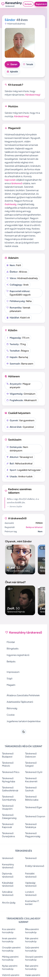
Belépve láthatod (34, 527)
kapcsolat (10, 179)
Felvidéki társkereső (31, 875)
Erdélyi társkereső (34, 865)
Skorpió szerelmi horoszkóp (34, 958)
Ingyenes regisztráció (18, 654)
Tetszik (28, 64)
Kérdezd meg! (32, 94)
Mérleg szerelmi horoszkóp (10, 958)
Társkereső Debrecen (31, 755)
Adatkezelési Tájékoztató (20, 701)
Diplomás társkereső (7, 875)
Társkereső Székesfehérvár (10, 789)
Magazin (11, 684)
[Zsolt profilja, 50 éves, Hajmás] (20, 600)
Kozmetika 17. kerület (32, 903)
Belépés (28, 4)
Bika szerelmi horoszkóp (32, 931)
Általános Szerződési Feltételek (23, 695)
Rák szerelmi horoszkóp (31, 940)
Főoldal (11, 642)
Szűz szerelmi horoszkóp (32, 949)
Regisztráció (41, 4)
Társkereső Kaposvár (8, 826)
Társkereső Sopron (35, 816)
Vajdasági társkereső (31, 884)
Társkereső (31, 858)
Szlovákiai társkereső (7, 893)
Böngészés (12, 648)
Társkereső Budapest (8, 755)
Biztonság (12, 708)
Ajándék (12, 71)
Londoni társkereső (31, 893)
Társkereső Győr (33, 772)
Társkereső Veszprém (8, 807)
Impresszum (13, 671)
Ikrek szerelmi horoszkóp (9, 940)
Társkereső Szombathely (9, 798)
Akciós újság (8, 902)
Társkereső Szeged (31, 764)
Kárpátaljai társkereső (7, 884)
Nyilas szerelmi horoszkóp (9, 967)
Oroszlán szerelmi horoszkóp (11, 949)
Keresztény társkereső (8, 866)
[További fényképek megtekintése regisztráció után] (20, 43)
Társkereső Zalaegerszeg (9, 816)
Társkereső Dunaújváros (8, 835)
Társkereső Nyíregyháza (8, 780)
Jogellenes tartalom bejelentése (24, 721)
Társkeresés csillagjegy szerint (24, 920)
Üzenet (12, 64)
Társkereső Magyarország (32, 835)
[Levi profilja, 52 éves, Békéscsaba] (20, 559)
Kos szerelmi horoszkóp (8, 931)
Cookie (11, 714)
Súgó (9, 678)
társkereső (16, 183)
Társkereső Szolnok (31, 789)
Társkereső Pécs (10, 772)
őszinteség (10, 204)
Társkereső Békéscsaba (31, 798)
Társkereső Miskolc (8, 764)
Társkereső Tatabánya (31, 826)
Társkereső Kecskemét (31, 780)
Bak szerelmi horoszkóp (31, 967)
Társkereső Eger (33, 807)
